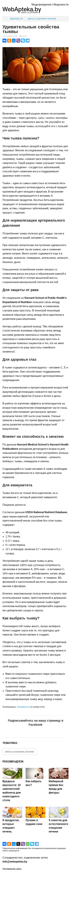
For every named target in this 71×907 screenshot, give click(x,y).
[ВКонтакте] (4, 41)
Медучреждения (42, 4)
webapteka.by (23, 707)
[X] (18, 844)
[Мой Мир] (14, 41)
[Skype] (23, 41)
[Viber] (18, 41)
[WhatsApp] (28, 844)
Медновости (61, 4)
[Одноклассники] (9, 41)
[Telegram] (28, 41)
